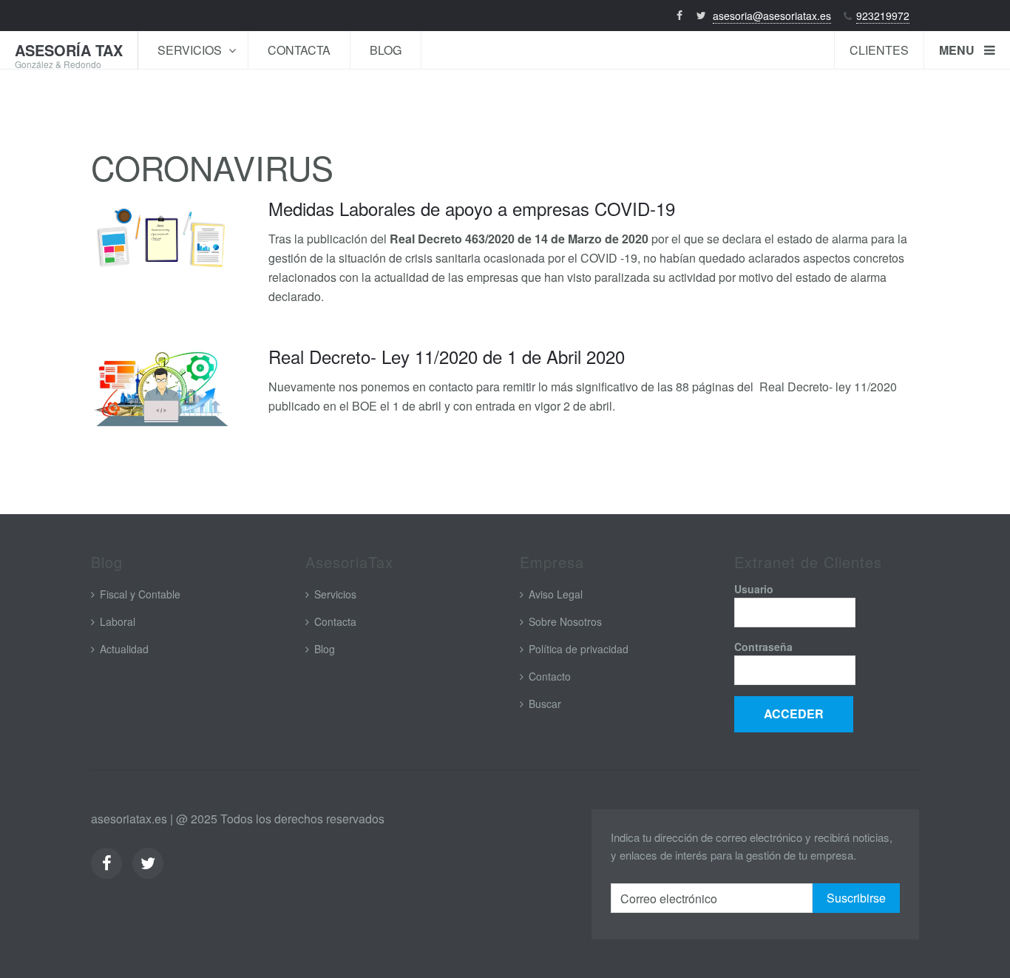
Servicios (191, 49)
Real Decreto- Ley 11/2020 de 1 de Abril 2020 (446, 356)
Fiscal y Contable (140, 594)
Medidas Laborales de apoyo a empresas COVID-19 (471, 208)
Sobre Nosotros (565, 621)
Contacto (550, 676)
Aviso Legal (556, 594)
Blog (385, 49)
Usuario (753, 588)
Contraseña (763, 646)
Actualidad (124, 648)
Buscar (545, 703)
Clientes (879, 49)
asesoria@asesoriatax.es (772, 15)
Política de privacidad (578, 648)
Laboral (117, 621)
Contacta (299, 49)
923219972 (882, 15)
